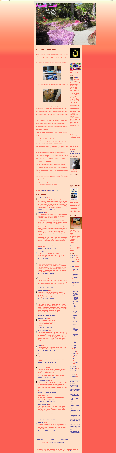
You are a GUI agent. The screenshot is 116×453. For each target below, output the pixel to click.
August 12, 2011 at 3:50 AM (46, 287)
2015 (74, 257)
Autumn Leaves (42, 262)
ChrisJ (77, 77)
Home (52, 439)
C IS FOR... (75, 342)
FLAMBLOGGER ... (47, 6)
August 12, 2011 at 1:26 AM (46, 259)
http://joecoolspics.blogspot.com (75, 402)
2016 (74, 255)
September (75, 282)
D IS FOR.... (75, 325)
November (75, 274)
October (75, 277)
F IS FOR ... (75, 302)
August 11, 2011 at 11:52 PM (46, 209)
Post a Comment (42, 434)
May (74, 351)
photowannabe (42, 197)
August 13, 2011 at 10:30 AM (47, 392)
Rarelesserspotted (43, 380)
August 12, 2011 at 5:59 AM (46, 315)
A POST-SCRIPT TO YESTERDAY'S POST (75, 296)
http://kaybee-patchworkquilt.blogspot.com (75, 407)
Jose (39, 345)
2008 (74, 370)
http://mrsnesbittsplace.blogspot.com (75, 412)
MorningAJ (41, 212)
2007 (74, 374)
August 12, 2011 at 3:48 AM (46, 273)
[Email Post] (57, 190)
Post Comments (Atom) (56, 442)
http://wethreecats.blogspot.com (75, 423)
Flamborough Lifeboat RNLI (74, 386)
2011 (73, 266)
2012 (74, 264)
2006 (74, 376)
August (75, 285)
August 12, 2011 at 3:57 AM (46, 299)
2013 (74, 262)
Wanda (40, 354)
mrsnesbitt (41, 251)
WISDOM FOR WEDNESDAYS (74, 432)
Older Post (64, 439)
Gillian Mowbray (43, 290)
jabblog (40, 277)
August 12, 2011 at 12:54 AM (47, 248)
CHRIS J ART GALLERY (74, 382)
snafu (39, 302)
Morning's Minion (43, 330)
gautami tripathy (43, 404)
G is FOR (75, 291)
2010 (74, 366)
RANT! (74, 289)
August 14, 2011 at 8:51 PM (46, 419)
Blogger (72, 451)
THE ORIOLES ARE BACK (75, 330)
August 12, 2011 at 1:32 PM (46, 377)
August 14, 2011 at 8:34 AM (46, 401)
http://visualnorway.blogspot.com (75, 419)
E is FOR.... (75, 306)
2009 (74, 368)
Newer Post (39, 439)
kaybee (40, 365)
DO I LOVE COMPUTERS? (75, 320)
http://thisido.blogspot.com (75, 416)
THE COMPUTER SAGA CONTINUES (75, 312)
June (74, 347)
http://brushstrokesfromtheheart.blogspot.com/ (75, 390)
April (74, 353)
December (75, 269)
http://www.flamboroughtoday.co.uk (75, 428)
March (75, 355)
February (75, 358)
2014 (74, 259)
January (75, 362)
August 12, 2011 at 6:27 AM (46, 342)
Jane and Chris (42, 318)
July (74, 345)
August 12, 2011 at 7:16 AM (46, 350)
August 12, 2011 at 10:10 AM (47, 362)
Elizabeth (40, 422)
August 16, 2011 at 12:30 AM (47, 431)
